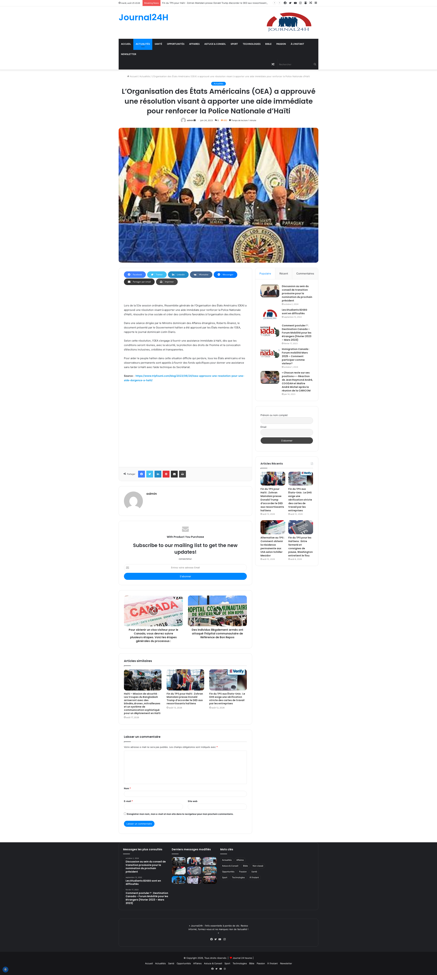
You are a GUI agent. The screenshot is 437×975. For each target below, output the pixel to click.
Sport (234, 44)
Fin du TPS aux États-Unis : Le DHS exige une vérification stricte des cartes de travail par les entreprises (227, 698)
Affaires (194, 44)
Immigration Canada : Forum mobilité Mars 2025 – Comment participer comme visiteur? (295, 356)
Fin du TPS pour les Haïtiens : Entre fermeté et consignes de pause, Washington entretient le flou (300, 546)
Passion (281, 44)
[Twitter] (216, 939)
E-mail (128, 801)
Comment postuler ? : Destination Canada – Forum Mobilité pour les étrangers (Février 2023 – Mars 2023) (296, 333)
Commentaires (305, 273)
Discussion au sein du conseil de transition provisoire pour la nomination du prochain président (297, 293)
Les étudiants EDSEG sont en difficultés (294, 311)
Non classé (258, 866)
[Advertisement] (185, 424)
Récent (283, 273)
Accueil (126, 44)
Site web (192, 801)
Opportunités (175, 44)
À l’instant (297, 44)
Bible (268, 44)
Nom (127, 788)
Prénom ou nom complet (274, 415)
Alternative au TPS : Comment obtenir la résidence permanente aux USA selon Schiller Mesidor (272, 546)
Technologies (251, 44)
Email (263, 426)
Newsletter (128, 54)
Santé (158, 44)
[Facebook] (212, 939)
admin (190, 120)
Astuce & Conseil (215, 44)
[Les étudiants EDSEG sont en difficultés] (269, 315)
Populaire (265, 273)
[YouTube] (220, 939)
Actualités (143, 44)
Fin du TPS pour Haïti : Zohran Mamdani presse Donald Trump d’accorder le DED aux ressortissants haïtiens (219, 3)
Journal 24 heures (242, 958)
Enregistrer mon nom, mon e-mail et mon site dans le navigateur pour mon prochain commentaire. (180, 814)
